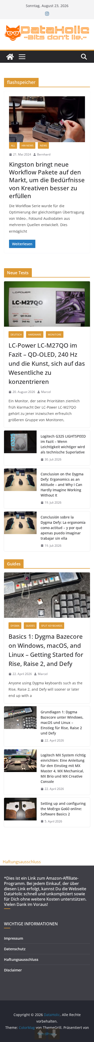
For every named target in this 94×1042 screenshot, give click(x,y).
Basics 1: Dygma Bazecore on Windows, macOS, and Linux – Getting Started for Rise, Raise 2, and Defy (46, 650)
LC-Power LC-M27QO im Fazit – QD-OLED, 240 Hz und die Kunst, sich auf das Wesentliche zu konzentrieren (47, 363)
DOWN (54, 1033)
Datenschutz (15, 948)
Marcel (46, 392)
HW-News (27, 145)
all (13, 145)
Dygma (15, 625)
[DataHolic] (10, 57)
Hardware (34, 334)
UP (40, 1033)
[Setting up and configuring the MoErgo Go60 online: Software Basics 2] (20, 812)
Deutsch (16, 334)
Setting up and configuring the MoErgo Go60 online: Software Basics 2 (63, 808)
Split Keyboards (51, 625)
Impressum (13, 938)
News (43, 145)
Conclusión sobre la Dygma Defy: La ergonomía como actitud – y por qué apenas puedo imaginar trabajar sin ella (63, 528)
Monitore (54, 334)
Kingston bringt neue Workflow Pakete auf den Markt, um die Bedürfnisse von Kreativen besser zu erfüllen (47, 180)
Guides (30, 625)
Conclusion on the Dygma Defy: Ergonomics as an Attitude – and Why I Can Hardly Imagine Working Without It (62, 485)
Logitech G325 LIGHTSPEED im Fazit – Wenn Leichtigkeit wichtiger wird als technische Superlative (63, 444)
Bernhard (43, 154)
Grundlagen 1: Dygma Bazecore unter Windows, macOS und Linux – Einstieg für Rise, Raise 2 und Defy (62, 722)
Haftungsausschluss (22, 862)
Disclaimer (13, 970)
